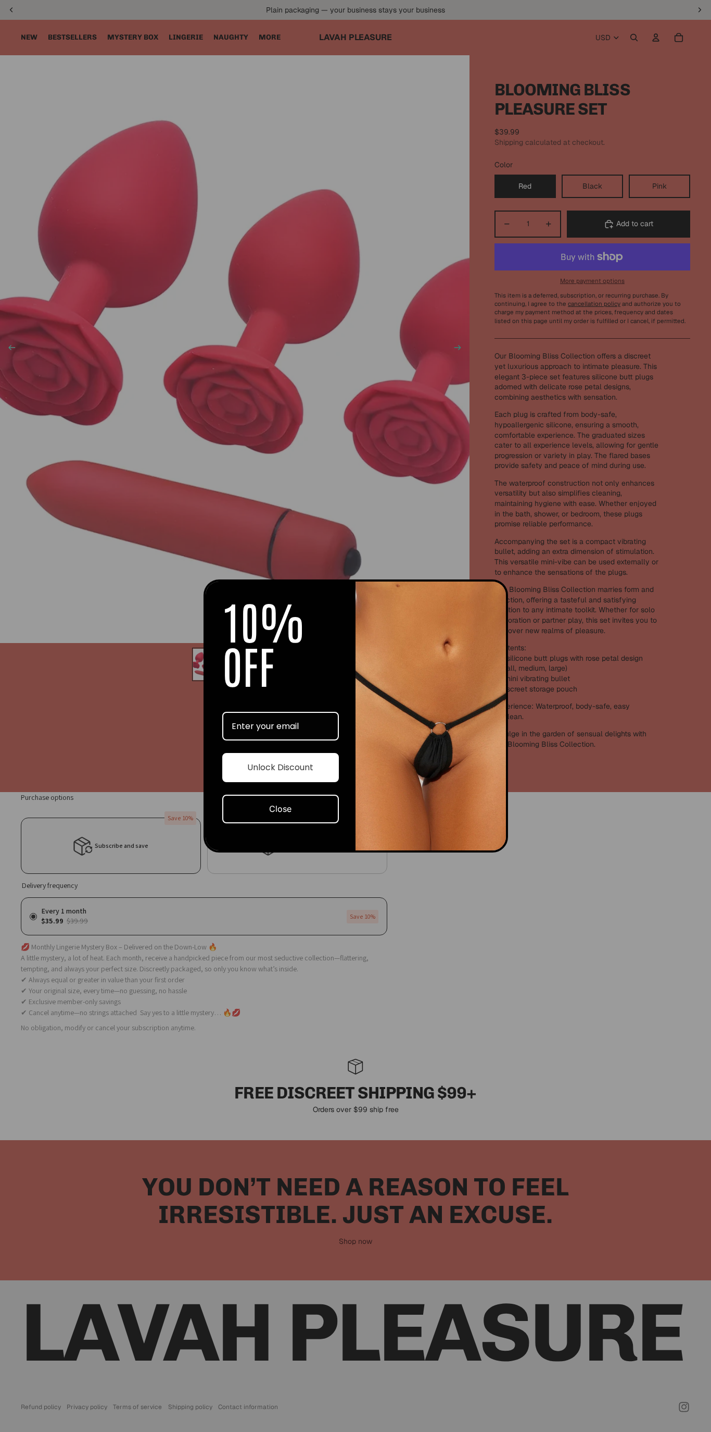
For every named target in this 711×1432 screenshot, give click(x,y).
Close (280, 809)
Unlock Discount (280, 767)
